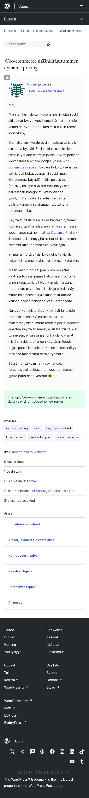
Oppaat (9, 665)
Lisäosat (53, 645)
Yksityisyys (12, 652)
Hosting (10, 645)
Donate (54, 680)
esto (37, 428)
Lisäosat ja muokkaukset (38, 30)
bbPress (12, 715)
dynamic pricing (17, 428)
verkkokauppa (40, 437)
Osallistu (53, 665)
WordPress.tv (16, 687)
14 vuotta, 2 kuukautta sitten (45, 90)
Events (52, 673)
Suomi (18, 741)
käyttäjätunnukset (58, 428)
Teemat (52, 637)
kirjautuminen (15, 437)
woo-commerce (67, 437)
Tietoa (9, 630)
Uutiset (9, 637)
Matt (10, 708)
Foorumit (10, 18)
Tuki (7, 673)
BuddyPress (15, 723)
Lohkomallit (55, 652)
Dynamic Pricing (63, 232)
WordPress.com (18, 701)
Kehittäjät (11, 680)
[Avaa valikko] (82, 6)
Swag (53, 687)
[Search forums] (48, 44)
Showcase (55, 630)
